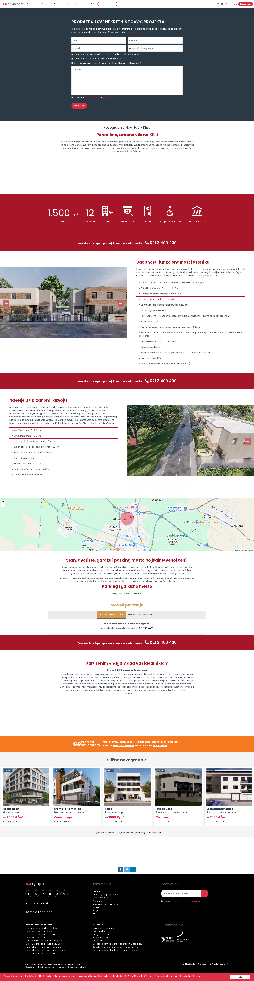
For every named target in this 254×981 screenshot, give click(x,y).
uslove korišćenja (93, 97)
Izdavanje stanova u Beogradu (40, 925)
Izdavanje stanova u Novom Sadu (41, 928)
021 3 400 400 (163, 243)
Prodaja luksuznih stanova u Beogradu (43, 947)
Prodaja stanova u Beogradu (39, 931)
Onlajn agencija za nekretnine (107, 894)
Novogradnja (59, 4)
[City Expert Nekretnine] (13, 4)
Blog (95, 913)
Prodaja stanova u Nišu (36, 937)
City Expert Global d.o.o (37, 964)
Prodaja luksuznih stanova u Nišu (40, 953)
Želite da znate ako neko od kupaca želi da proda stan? (99, 58)
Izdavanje (31, 4)
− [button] (3, 505)
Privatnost (202, 964)
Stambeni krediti (100, 937)
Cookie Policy (126, 976)
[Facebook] (121, 869)
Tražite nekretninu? (101, 897)
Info (72, 4)
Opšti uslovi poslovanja (219, 964)
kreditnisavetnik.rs (123, 745)
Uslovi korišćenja (188, 964)
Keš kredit (97, 940)
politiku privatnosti (110, 97)
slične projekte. (135, 32)
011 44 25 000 (160, 745)
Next (121, 303)
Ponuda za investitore (107, 4)
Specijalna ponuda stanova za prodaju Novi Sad (116, 947)
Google (251, 550)
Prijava (234, 4)
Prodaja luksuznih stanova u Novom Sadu (45, 950)
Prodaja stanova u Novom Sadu (40, 934)
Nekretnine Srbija (101, 925)
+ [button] (3, 501)
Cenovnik (97, 901)
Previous (6, 303)
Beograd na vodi (101, 934)
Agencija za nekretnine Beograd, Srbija (63, 964)
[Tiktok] (57, 893)
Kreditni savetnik (87, 4)
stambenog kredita (145, 741)
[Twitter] (127, 869)
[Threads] (64, 893)
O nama (97, 891)
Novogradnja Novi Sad (149, 832)
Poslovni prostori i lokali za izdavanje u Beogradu (116, 950)
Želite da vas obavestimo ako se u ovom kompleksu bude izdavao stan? (107, 63)
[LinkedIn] (133, 869)
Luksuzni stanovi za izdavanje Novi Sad (43, 944)
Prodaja (45, 4)
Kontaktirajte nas (38, 912)
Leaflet (237, 550)
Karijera (96, 910)
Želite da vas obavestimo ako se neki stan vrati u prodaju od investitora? (107, 54)
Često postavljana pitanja (105, 904)
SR (218, 4)
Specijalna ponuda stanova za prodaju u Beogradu (117, 944)
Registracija (245, 4)
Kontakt (96, 907)
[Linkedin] (43, 893)
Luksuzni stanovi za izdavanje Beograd (43, 940)
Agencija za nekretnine (103, 928)
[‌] (50, 893)
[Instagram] (36, 893)
